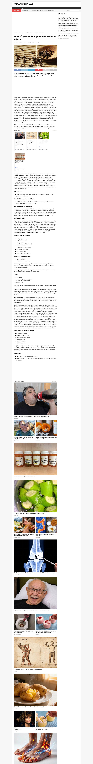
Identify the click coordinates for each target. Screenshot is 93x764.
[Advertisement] (35, 22)
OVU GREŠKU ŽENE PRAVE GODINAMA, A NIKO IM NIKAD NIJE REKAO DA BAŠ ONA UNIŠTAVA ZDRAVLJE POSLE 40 (68, 30)
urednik (24, 42)
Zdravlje (21, 8)
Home (15, 8)
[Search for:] (72, 10)
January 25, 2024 (19, 42)
